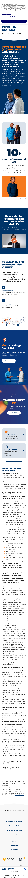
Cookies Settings (14, 16)
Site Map (14, 841)
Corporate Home (14, 845)
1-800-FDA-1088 (19, 795)
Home (14, 817)
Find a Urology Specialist (14, 830)
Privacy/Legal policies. (6, 14)
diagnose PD (15, 355)
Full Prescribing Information (14, 821)
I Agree (14, 21)
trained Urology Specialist (15, 75)
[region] (14, 12)
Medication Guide (14, 826)
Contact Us (14, 835)
